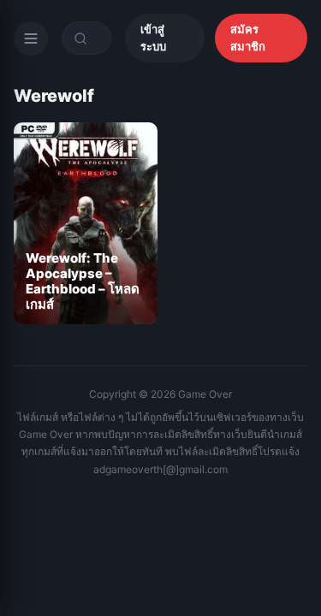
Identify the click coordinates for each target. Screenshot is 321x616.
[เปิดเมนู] (31, 38)
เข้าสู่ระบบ (153, 37)
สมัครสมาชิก (247, 37)
